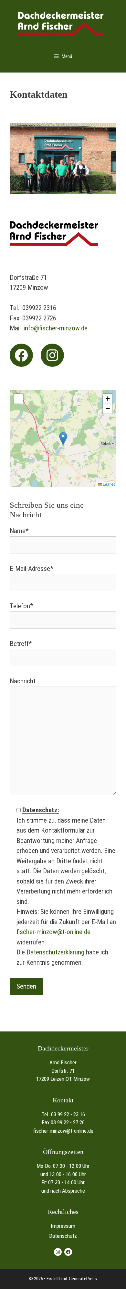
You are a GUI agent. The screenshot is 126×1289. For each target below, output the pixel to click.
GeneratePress (83, 1279)
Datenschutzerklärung (55, 952)
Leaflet (108, 484)
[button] (63, 438)
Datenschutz (63, 1236)
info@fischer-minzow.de (56, 328)
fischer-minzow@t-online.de (53, 932)
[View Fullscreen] (18, 399)
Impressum (63, 1226)
